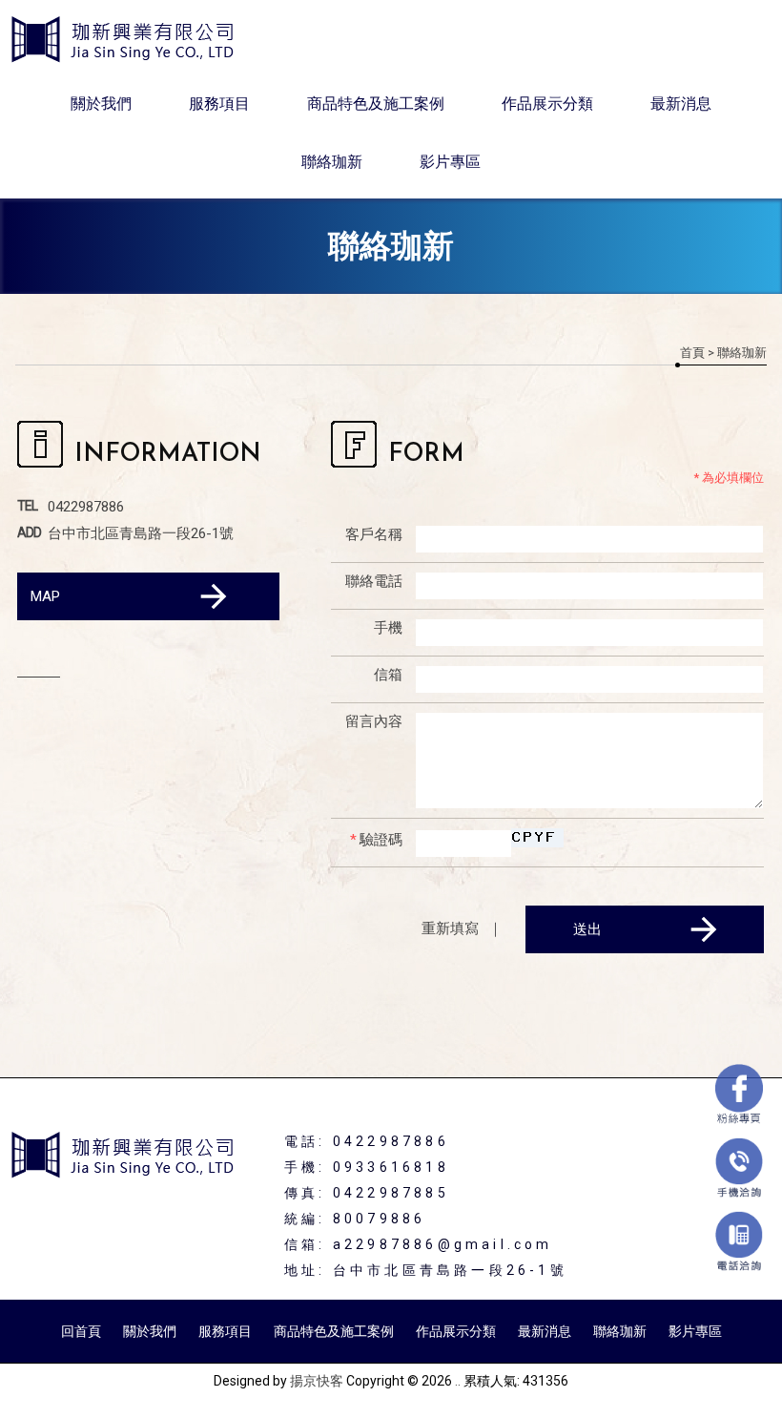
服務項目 (219, 103)
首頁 (692, 352)
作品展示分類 (547, 103)
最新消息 (680, 103)
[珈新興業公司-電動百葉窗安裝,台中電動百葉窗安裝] (124, 41)
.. (458, 1380)
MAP (45, 596)
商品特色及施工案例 (375, 103)
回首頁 (81, 1331)
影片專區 (450, 162)
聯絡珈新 (331, 162)
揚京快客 (316, 1380)
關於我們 (101, 103)
